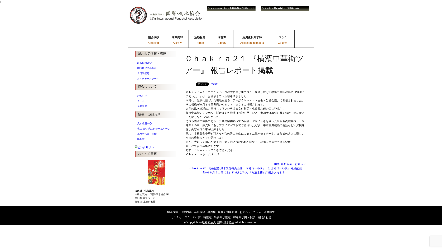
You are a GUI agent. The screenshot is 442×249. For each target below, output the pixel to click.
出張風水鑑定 (144, 63)
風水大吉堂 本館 (147, 133)
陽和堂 (141, 139)
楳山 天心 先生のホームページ (153, 128)
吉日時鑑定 (143, 73)
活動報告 (142, 106)
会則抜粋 (199, 212)
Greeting (153, 42)
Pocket (214, 83)
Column (282, 42)
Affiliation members (252, 42)
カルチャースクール (148, 78)
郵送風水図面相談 (147, 68)
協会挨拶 (172, 212)
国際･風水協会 (283, 164)
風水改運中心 (144, 123)
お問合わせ (264, 217)
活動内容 (186, 212)
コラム (141, 101)
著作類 (211, 212)
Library (222, 42)
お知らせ (142, 95)
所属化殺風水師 (227, 212)
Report (200, 42)
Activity (177, 42)
